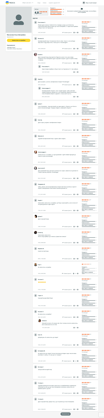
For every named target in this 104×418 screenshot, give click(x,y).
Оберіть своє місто (26, 2)
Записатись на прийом (18, 40)
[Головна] (10, 2)
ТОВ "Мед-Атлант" (11, 47)
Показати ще (65, 414)
